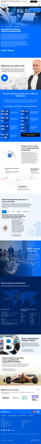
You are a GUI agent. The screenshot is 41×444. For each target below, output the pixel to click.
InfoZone (22, 426)
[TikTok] (13, 430)
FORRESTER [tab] (18, 211)
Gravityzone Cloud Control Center (6, 422)
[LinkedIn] (6, 430)
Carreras (22, 425)
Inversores (23, 423)
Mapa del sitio (18, 433)
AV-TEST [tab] (13, 211)
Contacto (27, 433)
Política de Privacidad (11, 433)
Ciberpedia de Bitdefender (5, 423)
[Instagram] (11, 430)
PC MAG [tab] (4, 211)
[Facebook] (1, 430)
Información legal (3, 433)
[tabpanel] (20, 225)
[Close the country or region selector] (39, 1)
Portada (2, 26)
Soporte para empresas (25, 422)
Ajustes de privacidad (34, 433)
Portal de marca (3, 426)
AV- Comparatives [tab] (25, 211)
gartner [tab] (8, 211)
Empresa (23, 433)
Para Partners (30, 415)
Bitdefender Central (4, 420)
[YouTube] (8, 430)
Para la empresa (23, 415)
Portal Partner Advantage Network (6, 425)
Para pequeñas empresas (13, 415)
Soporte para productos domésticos (26, 420)
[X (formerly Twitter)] (4, 430)
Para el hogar (3, 415)
